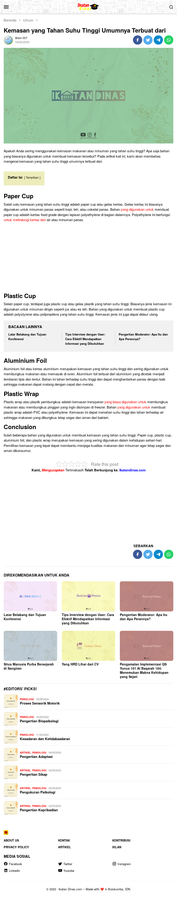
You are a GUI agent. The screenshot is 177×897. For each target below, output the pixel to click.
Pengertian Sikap (33, 774)
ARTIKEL (25, 752)
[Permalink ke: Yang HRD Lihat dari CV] (88, 646)
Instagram (124, 864)
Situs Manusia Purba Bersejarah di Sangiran (29, 666)
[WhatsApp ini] (168, 40)
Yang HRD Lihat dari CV (80, 664)
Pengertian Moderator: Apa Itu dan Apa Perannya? (143, 616)
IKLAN (116, 847)
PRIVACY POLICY (16, 847)
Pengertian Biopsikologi (39, 721)
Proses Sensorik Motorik (40, 703)
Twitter (67, 864)
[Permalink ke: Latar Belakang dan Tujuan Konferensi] (30, 596)
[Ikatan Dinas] (88, 6)
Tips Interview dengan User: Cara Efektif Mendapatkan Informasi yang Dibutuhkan (85, 339)
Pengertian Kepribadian (39, 810)
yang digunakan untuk (137, 209)
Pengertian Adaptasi (36, 756)
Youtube (68, 870)
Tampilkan (32, 177)
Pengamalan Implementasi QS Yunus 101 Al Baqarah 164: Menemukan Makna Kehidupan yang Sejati (144, 670)
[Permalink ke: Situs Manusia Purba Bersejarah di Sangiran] (30, 646)
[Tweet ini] (148, 40)
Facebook (15, 864)
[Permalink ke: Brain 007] (8, 39)
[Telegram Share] (158, 40)
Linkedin (14, 870)
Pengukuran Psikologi (37, 792)
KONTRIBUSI (121, 840)
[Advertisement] (88, 258)
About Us (11, 840)
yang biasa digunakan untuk (125, 401)
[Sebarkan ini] (137, 40)
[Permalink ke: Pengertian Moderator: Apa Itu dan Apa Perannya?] (146, 596)
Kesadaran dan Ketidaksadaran (45, 739)
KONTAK (64, 840)
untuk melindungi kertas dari (25, 219)
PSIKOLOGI (27, 699)
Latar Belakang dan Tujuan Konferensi (25, 616)
